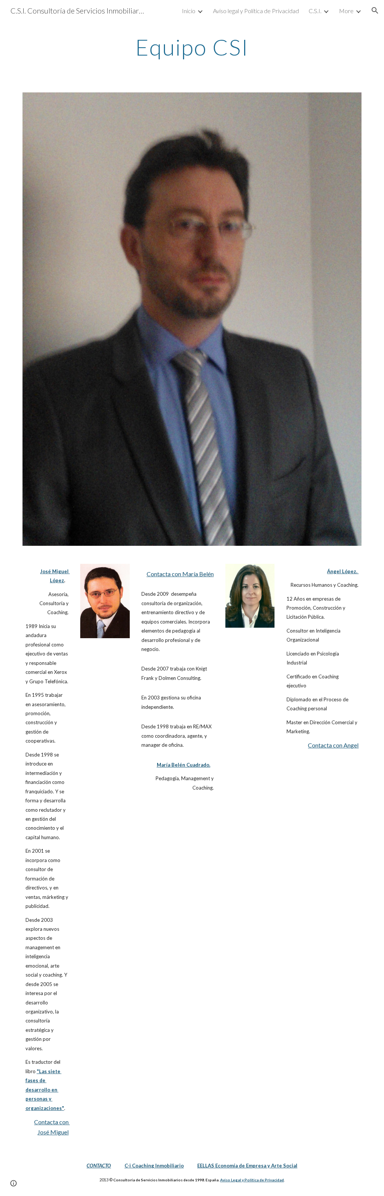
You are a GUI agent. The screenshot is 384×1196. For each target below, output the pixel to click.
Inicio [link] (188, 10)
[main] (191, 47)
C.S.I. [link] (315, 10)
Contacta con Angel (333, 745)
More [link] (346, 10)
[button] (375, 11)
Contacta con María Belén (180, 573)
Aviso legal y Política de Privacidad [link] (256, 10)
